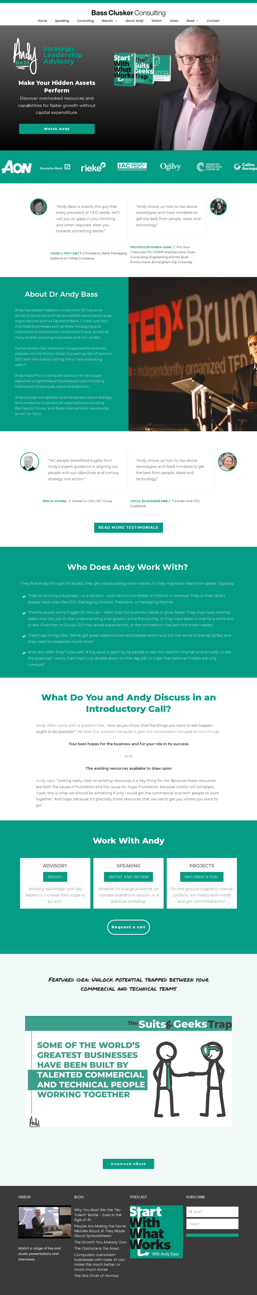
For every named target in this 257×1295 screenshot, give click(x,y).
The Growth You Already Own (100, 1242)
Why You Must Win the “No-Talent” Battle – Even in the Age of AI (98, 1214)
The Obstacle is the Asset (96, 1248)
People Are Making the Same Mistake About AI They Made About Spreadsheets (100, 1231)
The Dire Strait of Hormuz (96, 1275)
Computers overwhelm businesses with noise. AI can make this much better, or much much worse (99, 1262)
